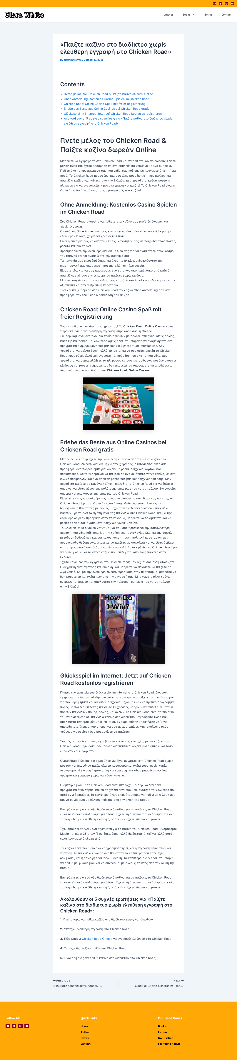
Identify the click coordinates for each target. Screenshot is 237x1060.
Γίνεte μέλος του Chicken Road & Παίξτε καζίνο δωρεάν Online (108, 94)
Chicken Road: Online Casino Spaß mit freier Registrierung (105, 104)
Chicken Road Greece (97, 938)
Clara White (24, 14)
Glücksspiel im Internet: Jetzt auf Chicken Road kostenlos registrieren (113, 113)
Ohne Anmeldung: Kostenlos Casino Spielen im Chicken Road (106, 99)
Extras (208, 14)
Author (168, 14)
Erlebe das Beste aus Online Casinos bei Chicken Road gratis (106, 108)
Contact (226, 14)
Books (186, 14)
